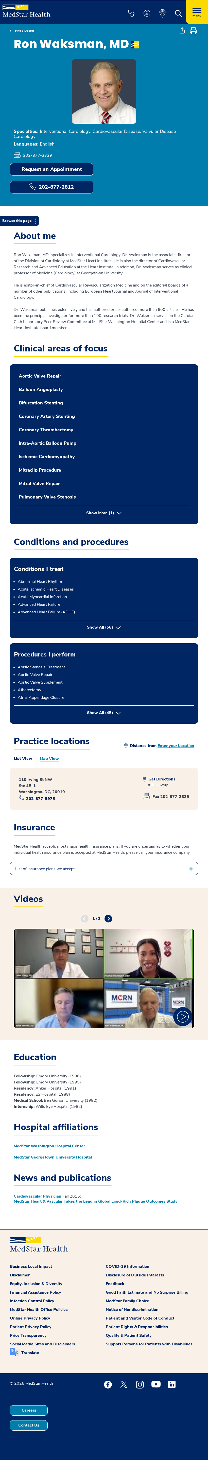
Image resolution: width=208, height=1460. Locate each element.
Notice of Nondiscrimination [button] (132, 1309)
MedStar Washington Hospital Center (49, 1146)
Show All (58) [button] (100, 627)
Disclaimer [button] (20, 1275)
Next (108, 918)
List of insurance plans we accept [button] (45, 869)
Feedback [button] (115, 1284)
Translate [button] (30, 1353)
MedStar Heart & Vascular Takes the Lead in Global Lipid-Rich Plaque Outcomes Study (96, 1201)
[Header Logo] (26, 8)
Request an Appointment (52, 169)
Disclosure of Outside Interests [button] (135, 1275)
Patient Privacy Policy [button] (30, 1327)
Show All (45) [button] (121, 713)
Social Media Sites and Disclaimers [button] (42, 1344)
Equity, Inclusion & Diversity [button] (36, 1284)
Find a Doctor (24, 31)
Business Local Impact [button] (31, 1266)
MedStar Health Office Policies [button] (39, 1309)
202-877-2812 (56, 187)
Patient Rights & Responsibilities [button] (137, 1327)
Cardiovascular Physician (37, 1196)
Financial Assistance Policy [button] (35, 1292)
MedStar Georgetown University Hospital (53, 1157)
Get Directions (161, 779)
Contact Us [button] (28, 1425)
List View (23, 758)
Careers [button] (29, 1410)
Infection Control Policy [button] (32, 1301)
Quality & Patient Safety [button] (129, 1335)
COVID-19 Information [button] (127, 1266)
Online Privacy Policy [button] (30, 1318)
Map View (49, 758)
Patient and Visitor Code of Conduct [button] (140, 1318)
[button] (131, 14)
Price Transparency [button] (28, 1335)
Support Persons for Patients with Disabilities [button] (149, 1344)
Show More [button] (100, 512)
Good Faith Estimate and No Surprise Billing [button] (147, 1292)
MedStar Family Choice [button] (127, 1301)
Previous (85, 918)
